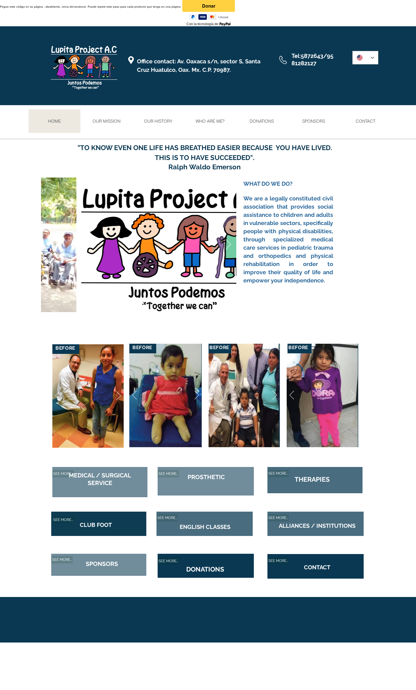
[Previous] (49, 244)
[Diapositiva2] (142, 303)
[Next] (228, 244)
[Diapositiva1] (135, 302)
